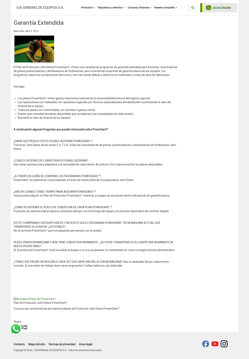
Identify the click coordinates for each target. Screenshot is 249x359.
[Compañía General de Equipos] (214, 343)
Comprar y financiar (139, 7)
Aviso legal (85, 344)
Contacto (19, 344)
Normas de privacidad (62, 344)
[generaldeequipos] (224, 343)
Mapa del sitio (36, 344)
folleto (112, 164)
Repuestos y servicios (110, 7)
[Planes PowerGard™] (35, 298)
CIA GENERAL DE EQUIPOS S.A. (40, 7)
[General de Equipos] (205, 343)
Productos (87, 7)
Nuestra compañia (164, 7)
